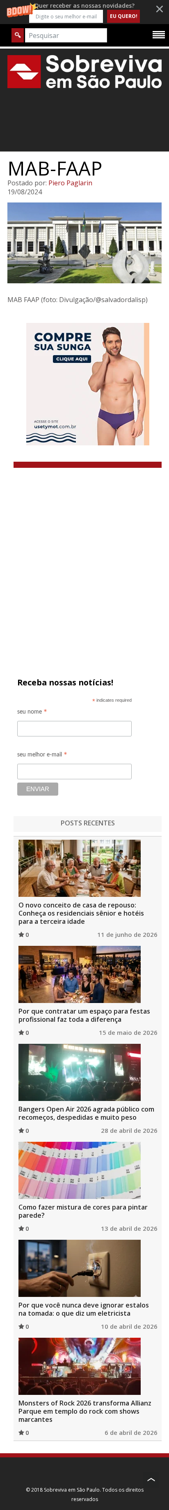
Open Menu (158, 34)
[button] (84, 12)
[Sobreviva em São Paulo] (84, 71)
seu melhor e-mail (42, 756)
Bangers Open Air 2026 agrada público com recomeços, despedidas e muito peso (86, 1113)
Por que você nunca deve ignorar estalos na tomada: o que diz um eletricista (83, 1309)
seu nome (32, 713)
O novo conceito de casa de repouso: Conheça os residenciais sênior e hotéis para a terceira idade (81, 913)
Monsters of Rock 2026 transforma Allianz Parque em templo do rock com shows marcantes (84, 1411)
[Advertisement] (84, 556)
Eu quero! (123, 16)
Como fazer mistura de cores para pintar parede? (83, 1211)
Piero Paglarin (70, 182)
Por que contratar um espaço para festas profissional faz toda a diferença (84, 1015)
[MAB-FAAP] (84, 242)
